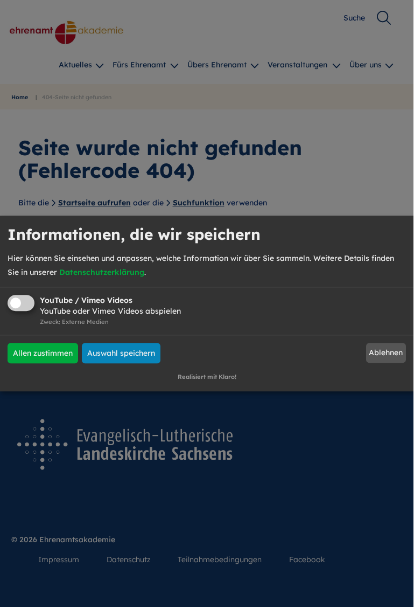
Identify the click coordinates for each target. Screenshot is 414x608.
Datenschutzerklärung (101, 272)
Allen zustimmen (43, 353)
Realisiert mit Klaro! (207, 377)
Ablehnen (386, 353)
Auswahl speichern (121, 353)
